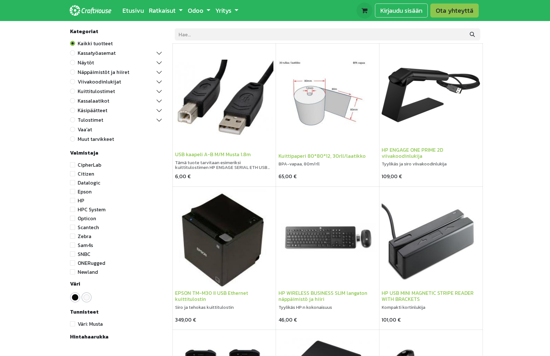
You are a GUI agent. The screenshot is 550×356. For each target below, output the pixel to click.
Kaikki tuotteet (95, 43)
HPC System (92, 209)
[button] (185, 140)
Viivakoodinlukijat (99, 81)
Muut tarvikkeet (96, 139)
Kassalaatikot (93, 101)
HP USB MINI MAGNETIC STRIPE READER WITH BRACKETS (428, 296)
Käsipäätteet (92, 110)
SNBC (84, 254)
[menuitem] (133, 10)
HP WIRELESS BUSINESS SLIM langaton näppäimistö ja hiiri (323, 296)
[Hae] (472, 34)
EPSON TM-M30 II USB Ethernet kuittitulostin (211, 296)
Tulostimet (90, 120)
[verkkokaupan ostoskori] (364, 10)
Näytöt (86, 62)
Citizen (86, 174)
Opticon (87, 218)
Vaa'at (85, 129)
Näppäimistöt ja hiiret (103, 72)
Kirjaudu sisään (401, 10)
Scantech (88, 227)
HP (81, 200)
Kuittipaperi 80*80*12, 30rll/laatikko (322, 156)
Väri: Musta (90, 324)
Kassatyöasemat (97, 53)
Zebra (84, 236)
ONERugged (91, 263)
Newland (88, 272)
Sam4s (85, 245)
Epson (85, 191)
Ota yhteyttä (454, 10)
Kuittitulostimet (96, 91)
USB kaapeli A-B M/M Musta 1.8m (213, 154)
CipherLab (89, 165)
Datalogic (89, 182)
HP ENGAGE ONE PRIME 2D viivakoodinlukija (412, 153)
